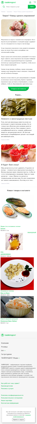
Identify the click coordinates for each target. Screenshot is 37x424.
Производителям (7, 386)
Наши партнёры (6, 400)
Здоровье (9, 11)
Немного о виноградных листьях (16, 119)
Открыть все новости (18, 89)
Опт (2, 351)
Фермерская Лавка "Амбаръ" (9, 321)
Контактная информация (9, 403)
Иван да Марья (5, 293)
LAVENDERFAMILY (6, 254)
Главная (3, 11)
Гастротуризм (6, 354)
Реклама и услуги (7, 388)
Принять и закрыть (18, 419)
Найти (32, 6)
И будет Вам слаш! (10, 164)
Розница (4, 347)
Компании (5, 343)
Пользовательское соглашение (11, 398)
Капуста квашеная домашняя (9, 319)
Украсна (3, 228)
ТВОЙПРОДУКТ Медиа (9, 358)
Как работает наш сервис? (10, 383)
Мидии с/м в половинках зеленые (10, 226)
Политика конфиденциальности (12, 395)
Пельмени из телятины (7, 291)
